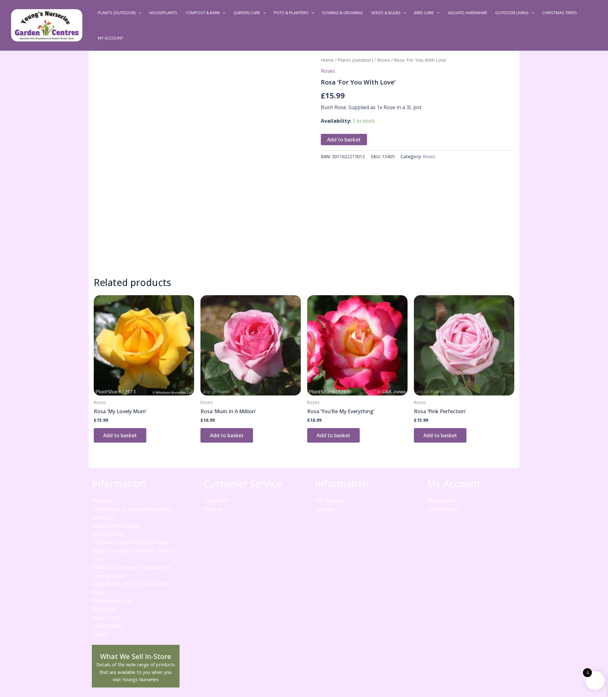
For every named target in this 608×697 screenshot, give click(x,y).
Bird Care (424, 13)
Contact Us (217, 500)
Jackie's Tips (106, 617)
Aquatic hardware (467, 13)
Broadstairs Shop (112, 600)
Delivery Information (116, 525)
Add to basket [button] (120, 435)
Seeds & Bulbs (386, 13)
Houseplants (163, 13)
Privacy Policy (108, 534)
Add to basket (344, 139)
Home (327, 60)
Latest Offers (107, 625)
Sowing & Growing (342, 13)
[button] (138, 12)
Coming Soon (108, 575)
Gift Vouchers (331, 500)
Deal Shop (104, 609)
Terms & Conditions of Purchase (130, 542)
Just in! (100, 634)
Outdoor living (512, 13)
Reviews (101, 500)
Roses (383, 60)
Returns (213, 509)
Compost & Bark (203, 13)
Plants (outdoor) (117, 13)
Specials (324, 509)
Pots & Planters (291, 13)
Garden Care (246, 13)
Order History (443, 509)
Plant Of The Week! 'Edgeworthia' (131, 567)
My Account (110, 38)
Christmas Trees (559, 13)
